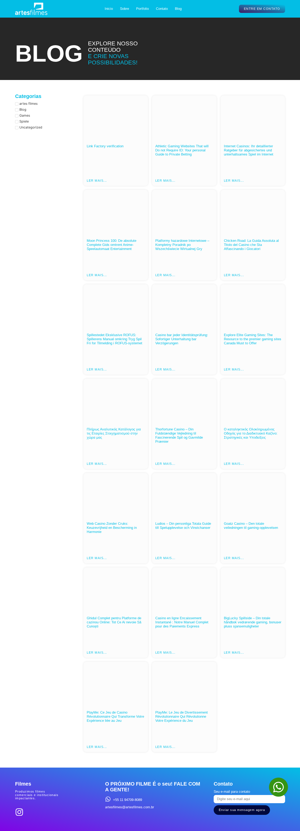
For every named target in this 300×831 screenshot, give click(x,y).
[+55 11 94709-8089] (108, 799)
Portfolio (142, 9)
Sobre (124, 9)
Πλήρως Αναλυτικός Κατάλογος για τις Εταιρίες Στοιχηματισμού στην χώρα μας (114, 433)
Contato (162, 9)
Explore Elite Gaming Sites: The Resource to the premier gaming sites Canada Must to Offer (252, 339)
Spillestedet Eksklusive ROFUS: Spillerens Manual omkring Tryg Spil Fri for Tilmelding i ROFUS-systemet (114, 339)
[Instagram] (19, 812)
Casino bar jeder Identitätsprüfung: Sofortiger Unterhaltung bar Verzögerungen (181, 339)
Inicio (109, 9)
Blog (178, 9)
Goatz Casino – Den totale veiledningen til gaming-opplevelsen (251, 526)
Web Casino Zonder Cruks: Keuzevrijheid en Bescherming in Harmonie (112, 528)
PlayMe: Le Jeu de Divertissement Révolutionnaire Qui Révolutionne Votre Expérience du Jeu (181, 717)
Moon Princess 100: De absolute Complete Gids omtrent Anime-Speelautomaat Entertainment (111, 245)
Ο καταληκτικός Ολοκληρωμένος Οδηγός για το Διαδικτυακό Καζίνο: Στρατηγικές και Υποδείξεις (250, 433)
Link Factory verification (105, 146)
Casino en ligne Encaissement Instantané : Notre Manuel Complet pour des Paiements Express (181, 622)
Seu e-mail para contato (232, 792)
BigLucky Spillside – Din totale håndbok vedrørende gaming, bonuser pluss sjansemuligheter (252, 622)
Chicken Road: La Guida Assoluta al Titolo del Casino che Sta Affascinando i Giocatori (251, 245)
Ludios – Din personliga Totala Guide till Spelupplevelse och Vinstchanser (183, 526)
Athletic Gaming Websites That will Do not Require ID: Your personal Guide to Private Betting (182, 150)
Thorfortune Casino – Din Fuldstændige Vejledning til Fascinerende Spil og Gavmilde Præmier (179, 435)
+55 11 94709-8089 (127, 800)
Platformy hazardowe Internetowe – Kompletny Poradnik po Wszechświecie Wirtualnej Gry (182, 245)
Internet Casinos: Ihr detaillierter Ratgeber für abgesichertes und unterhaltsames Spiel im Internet (248, 150)
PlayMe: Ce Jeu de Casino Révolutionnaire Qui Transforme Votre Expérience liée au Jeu (115, 717)
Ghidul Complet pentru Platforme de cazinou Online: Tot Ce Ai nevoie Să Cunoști (114, 622)
